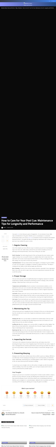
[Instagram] (52, 1)
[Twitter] (50, 1)
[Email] (7, 240)
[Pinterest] (51, 1)
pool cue (30, 237)
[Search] (54, 4)
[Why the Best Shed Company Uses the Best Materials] (42, 434)
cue (18, 234)
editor (4, 227)
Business (4, 217)
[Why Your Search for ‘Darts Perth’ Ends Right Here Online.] (5, 251)
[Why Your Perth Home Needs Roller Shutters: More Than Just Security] (14, 434)
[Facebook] (49, 1)
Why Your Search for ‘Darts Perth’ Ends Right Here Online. (5, 258)
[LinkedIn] (54, 1)
